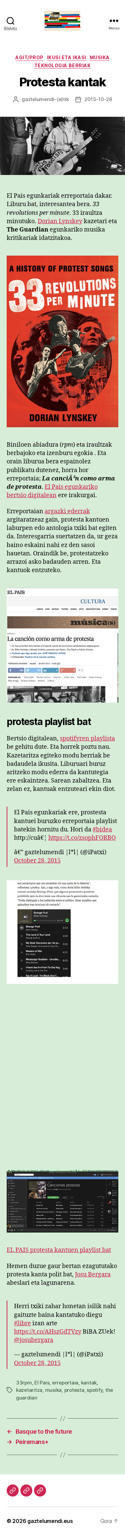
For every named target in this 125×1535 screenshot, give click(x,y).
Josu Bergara (93, 1274)
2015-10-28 (98, 99)
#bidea (102, 829)
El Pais (41, 1382)
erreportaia (65, 1382)
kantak (89, 1382)
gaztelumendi (38, 99)
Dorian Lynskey (60, 221)
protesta (74, 1390)
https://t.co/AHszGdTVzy (47, 1332)
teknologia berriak (62, 65)
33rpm (24, 1382)
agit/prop (29, 57)
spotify (95, 1390)
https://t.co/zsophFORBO (82, 838)
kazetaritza (29, 1390)
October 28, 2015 (37, 861)
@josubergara (33, 1340)
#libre (22, 1323)
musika (100, 57)
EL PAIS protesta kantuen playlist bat (59, 1250)
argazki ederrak (67, 511)
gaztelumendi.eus (50, 1521)
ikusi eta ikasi (66, 57)
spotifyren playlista (87, 738)
